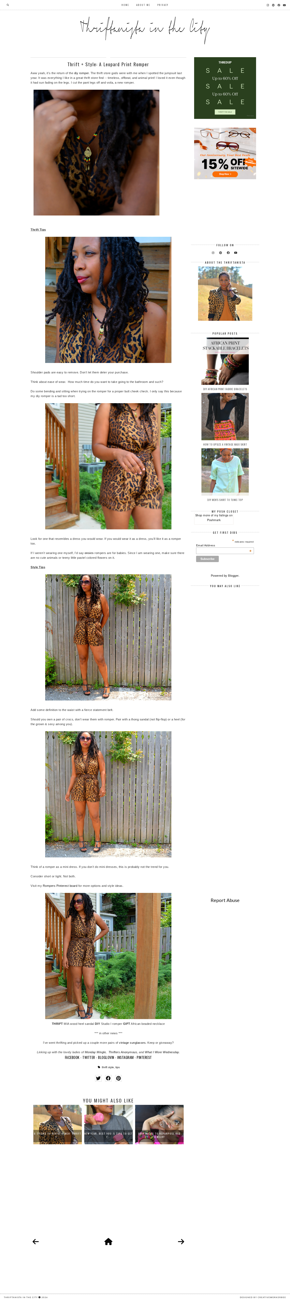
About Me (143, 5)
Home (125, 5)
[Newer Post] (36, 1242)
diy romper (81, 73)
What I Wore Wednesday (162, 1052)
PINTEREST (144, 1057)
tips (117, 1067)
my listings (221, 515)
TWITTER (88, 1057)
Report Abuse (225, 900)
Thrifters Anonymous (123, 1052)
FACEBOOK (72, 1057)
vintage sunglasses (132, 1042)
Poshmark (214, 520)
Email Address (224, 545)
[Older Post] (181, 1242)
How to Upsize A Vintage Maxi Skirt (225, 444)
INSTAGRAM (125, 1057)
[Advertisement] (108, 1195)
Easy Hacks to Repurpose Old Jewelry (108, 1135)
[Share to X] (98, 1078)
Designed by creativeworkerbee (263, 1297)
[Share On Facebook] (108, 1078)
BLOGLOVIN (106, 1057)
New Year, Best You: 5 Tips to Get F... (58, 1135)
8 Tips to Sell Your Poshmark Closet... (159, 1135)
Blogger (233, 575)
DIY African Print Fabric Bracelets (225, 389)
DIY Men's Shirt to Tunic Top (225, 500)
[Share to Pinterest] (118, 1078)
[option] (57, 1124)
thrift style (108, 1067)
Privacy (162, 5)
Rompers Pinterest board (60, 885)
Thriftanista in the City (21, 1297)
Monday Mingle (95, 1052)
